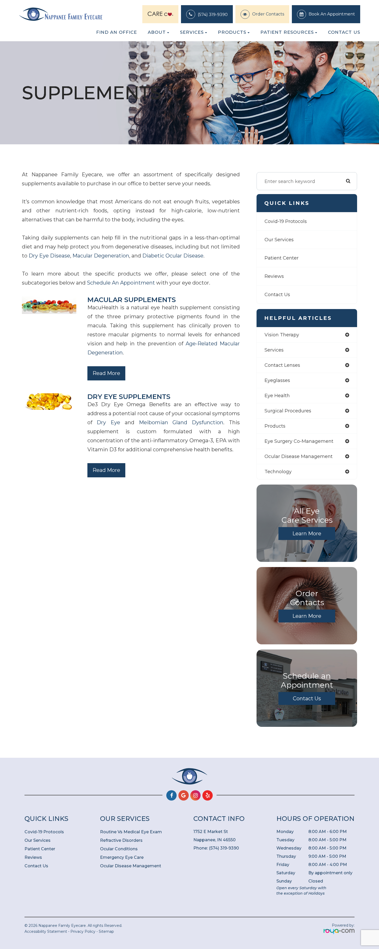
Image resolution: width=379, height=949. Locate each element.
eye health (277, 395)
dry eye (108, 422)
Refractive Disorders (121, 840)
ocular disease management (299, 456)
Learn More (306, 533)
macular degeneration (100, 256)
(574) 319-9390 (213, 14)
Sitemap (106, 931)
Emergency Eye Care (122, 857)
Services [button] (192, 32)
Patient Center (282, 258)
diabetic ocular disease (172, 256)
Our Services (279, 240)
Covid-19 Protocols (286, 221)
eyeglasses (277, 380)
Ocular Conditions (119, 848)
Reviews (274, 276)
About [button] (157, 32)
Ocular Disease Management (130, 865)
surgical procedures (288, 411)
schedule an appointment (121, 283)
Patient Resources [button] (287, 32)
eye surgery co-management (299, 441)
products (275, 426)
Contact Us (344, 32)
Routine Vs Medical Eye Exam (131, 831)
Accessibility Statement (45, 931)
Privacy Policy (82, 931)
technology (278, 471)
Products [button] (232, 32)
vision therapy (282, 335)
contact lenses (282, 365)
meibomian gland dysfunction (181, 422)
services (274, 350)
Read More (106, 373)
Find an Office (116, 32)
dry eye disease (49, 256)
